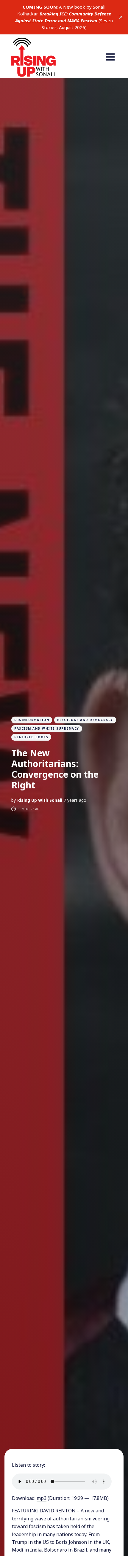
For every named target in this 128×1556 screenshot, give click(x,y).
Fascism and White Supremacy (46, 728)
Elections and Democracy (85, 720)
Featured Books (31, 737)
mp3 (41, 1498)
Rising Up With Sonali (39, 800)
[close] (121, 17)
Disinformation (31, 720)
